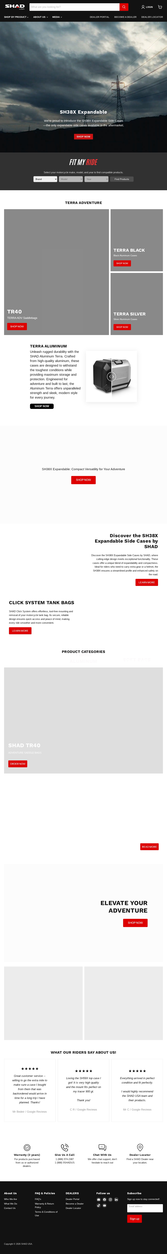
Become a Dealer (125, 17)
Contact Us (9, 1208)
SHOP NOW (83, 136)
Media (56, 17)
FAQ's (38, 1199)
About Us (39, 17)
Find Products (122, 179)
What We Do (10, 1203)
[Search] (124, 7)
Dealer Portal (99, 17)
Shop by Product (15, 17)
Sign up (134, 1218)
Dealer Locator (152, 17)
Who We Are (10, 1199)
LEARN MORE (147, 582)
